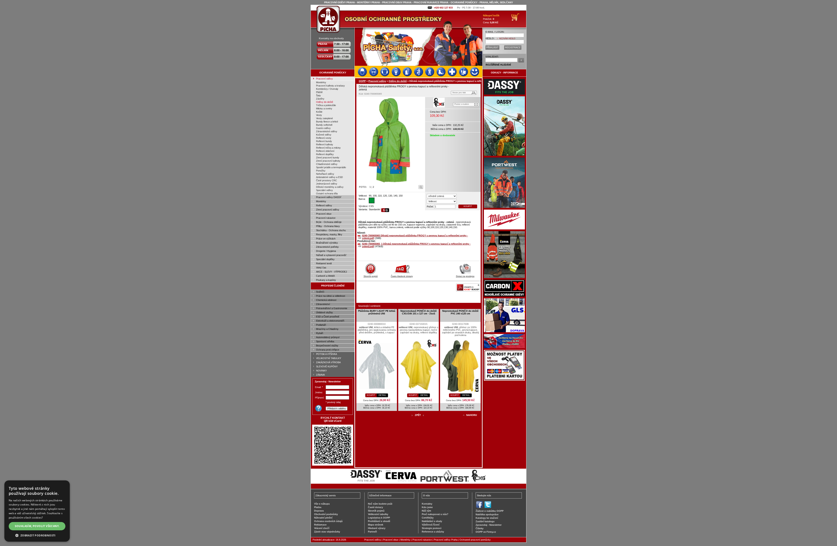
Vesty (319, 115)
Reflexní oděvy (324, 205)
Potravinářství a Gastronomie (331, 308)
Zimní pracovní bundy (327, 157)
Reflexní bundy (324, 141)
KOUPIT (468, 206)
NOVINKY (321, 370)
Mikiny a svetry (324, 108)
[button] (37, 535)
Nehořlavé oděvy (325, 174)
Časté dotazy (375, 507)
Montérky (321, 82)
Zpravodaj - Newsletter (489, 525)
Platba (317, 507)
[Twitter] (488, 507)
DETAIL (382, 395)
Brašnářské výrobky (327, 242)
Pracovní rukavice (325, 218)
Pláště (319, 92)
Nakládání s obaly (432, 521)
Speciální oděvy (324, 190)
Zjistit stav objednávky (327, 531)
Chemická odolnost (326, 300)
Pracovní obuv (324, 213)
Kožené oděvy (323, 134)
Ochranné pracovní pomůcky (475, 539)
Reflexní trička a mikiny (328, 147)
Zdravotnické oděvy (326, 131)
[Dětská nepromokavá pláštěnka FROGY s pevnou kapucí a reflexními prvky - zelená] (390, 140)
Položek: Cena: (491, 19)
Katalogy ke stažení (487, 518)
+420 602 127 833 (443, 7)
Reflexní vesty (323, 138)
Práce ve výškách (325, 238)
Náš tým (426, 510)
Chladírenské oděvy (326, 164)
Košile (319, 111)
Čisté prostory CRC (326, 180)
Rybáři (319, 333)
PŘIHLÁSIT (492, 47)
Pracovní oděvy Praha (446, 539)
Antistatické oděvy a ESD (329, 177)
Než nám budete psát (380, 503)
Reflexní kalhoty (324, 144)
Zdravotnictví (323, 304)
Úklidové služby (324, 312)
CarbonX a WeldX (325, 276)
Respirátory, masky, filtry (329, 234)
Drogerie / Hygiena (326, 251)
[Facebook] (479, 507)
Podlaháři (321, 325)
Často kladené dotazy (402, 276)
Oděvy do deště (324, 102)
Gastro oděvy (323, 128)
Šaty (318, 95)
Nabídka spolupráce (487, 514)
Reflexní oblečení (325, 151)
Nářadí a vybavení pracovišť (331, 255)
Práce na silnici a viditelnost (330, 296)
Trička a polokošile (326, 105)
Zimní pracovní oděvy (327, 209)
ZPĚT (418, 415)
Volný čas (321, 267)
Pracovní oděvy (324, 78)
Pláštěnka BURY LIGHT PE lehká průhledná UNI (376, 312)
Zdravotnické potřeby (327, 247)
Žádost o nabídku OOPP (490, 511)
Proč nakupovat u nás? (435, 514)
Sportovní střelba (325, 341)
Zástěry (320, 98)
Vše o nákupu (322, 503)
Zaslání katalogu (485, 521)
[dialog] (37, 511)
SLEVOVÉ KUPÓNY (327, 366)
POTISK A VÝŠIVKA (326, 354)
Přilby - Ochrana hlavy (328, 226)
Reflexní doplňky (325, 154)
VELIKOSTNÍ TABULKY (328, 358)
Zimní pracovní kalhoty (328, 160)
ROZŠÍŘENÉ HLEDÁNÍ (498, 64)
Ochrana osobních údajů (328, 521)
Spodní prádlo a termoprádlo (331, 167)
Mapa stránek (375, 524)
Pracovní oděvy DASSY (328, 197)
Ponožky (320, 170)
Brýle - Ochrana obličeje (329, 222)
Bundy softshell (324, 125)
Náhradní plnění (323, 517)
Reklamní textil (324, 263)
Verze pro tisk (459, 92)
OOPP (362, 81)
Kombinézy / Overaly (327, 89)
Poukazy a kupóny (326, 280)
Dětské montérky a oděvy (330, 187)
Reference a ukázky (433, 531)
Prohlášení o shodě (379, 521)
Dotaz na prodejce (465, 276)
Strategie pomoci (431, 528)
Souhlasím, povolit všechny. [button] (37, 526)
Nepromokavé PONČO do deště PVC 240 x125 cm (460, 312)
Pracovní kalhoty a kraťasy (330, 85)
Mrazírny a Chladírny (327, 329)
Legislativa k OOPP (379, 517)
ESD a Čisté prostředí (327, 316)
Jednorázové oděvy (326, 183)
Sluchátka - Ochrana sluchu (331, 230)
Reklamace (320, 524)
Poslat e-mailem (461, 104)
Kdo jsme (427, 507)
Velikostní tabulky (378, 514)
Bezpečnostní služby (327, 345)
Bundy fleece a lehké (327, 121)
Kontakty (427, 503)
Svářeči (320, 291)
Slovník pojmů (371, 276)
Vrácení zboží (321, 528)
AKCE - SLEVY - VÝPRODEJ (331, 271)
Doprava (319, 510)
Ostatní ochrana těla (327, 193)
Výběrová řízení (430, 524)
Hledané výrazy (376, 528)
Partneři (372, 531)
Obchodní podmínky (326, 514)
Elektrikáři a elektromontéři (330, 320)
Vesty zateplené (324, 118)
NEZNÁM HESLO (507, 38)
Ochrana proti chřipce (327, 349)
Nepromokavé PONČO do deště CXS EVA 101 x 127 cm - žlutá (418, 312)
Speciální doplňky (325, 259)
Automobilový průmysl (327, 337)
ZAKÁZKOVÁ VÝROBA (328, 362)
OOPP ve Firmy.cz (486, 532)
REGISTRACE (513, 47)
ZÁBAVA (320, 374)
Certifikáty (428, 517)
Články (479, 528)
